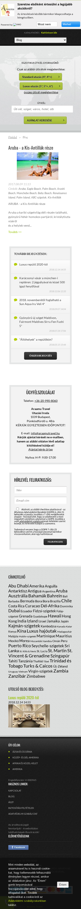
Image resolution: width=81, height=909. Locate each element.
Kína (21, 631)
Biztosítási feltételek (21, 808)
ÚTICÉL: (41, 103)
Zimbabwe (36, 676)
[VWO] (17, 24)
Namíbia (47, 641)
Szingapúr (60, 655)
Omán (56, 641)
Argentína (48, 591)
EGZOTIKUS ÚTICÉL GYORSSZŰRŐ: (40, 62)
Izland (32, 620)
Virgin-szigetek (40, 671)
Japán (64, 621)
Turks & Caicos (38, 666)
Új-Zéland (60, 666)
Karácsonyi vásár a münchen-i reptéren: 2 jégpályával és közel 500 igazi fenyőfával (42, 282)
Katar (69, 626)
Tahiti (13, 661)
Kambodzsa (48, 626)
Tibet (46, 661)
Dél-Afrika (50, 605)
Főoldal (12, 138)
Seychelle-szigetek (48, 645)
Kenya (12, 631)
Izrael (42, 621)
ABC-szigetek (39, 197)
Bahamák (37, 595)
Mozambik (36, 641)
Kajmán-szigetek (24, 625)
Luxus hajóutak (42, 631)
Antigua (35, 590)
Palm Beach (49, 188)
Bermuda (27, 601)
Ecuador (26, 611)
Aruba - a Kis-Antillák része (30, 147)
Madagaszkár (64, 631)
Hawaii (54, 615)
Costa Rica (16, 606)
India (21, 620)
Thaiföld (38, 661)
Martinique (46, 636)
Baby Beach (45, 193)
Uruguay (13, 671)
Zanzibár (17, 676)
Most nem (44, 24)
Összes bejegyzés (40, 355)
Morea (24, 641)
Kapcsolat (14, 790)
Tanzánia (25, 661)
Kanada (61, 626)
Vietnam (23, 671)
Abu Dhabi (18, 585)
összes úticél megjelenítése (41, 92)
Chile (66, 600)
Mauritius (64, 636)
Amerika (36, 586)
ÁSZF (11, 802)
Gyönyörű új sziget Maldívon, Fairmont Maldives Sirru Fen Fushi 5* (41, 322)
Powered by (7, 24)
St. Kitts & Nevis (28, 651)
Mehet (67, 24)
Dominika (66, 606)
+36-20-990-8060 (46, 400)
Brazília (55, 601)
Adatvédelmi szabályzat (22, 813)
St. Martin (57, 650)
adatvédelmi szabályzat (31, 521)
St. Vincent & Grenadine (40, 653)
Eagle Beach (34, 188)
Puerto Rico (19, 645)
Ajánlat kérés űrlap (40, 449)
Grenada (25, 616)
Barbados (14, 601)
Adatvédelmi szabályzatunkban (27, 900)
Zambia (60, 671)
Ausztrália (18, 595)
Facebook (18, 847)
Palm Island (23, 197)
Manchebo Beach (27, 193)
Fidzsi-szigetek (44, 611)
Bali (65, 596)
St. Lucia (42, 651)
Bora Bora (42, 601)
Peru (64, 641)
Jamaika (53, 621)
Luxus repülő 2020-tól (33, 264)
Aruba (22, 188)
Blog (11, 796)
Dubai (14, 610)
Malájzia (13, 636)
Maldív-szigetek (27, 636)
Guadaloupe (40, 616)
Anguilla (51, 586)
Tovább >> (15, 232)
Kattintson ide (49, 32)
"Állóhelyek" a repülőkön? (36, 339)
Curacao (32, 605)
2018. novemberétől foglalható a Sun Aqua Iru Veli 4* (40, 302)
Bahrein (54, 595)
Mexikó (13, 641)
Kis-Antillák (54, 197)
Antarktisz (17, 590)
